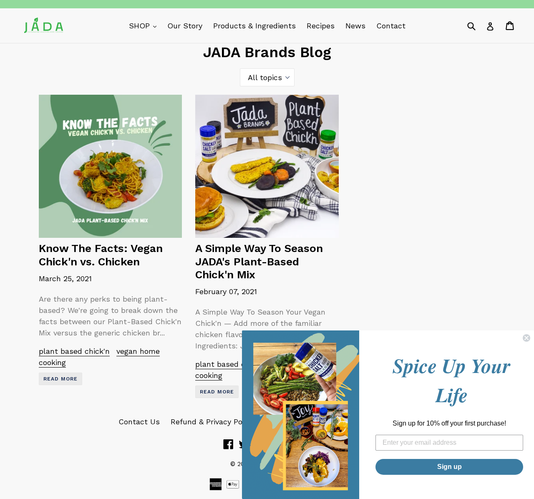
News (355, 25)
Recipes (321, 25)
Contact (391, 25)
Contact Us (139, 421)
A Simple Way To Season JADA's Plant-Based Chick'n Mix (259, 261)
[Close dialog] (526, 338)
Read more (60, 379)
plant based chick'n (74, 351)
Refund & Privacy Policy (212, 421)
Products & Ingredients (254, 25)
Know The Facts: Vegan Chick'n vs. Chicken (101, 254)
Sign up (449, 466)
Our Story (184, 25)
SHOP (145, 25)
